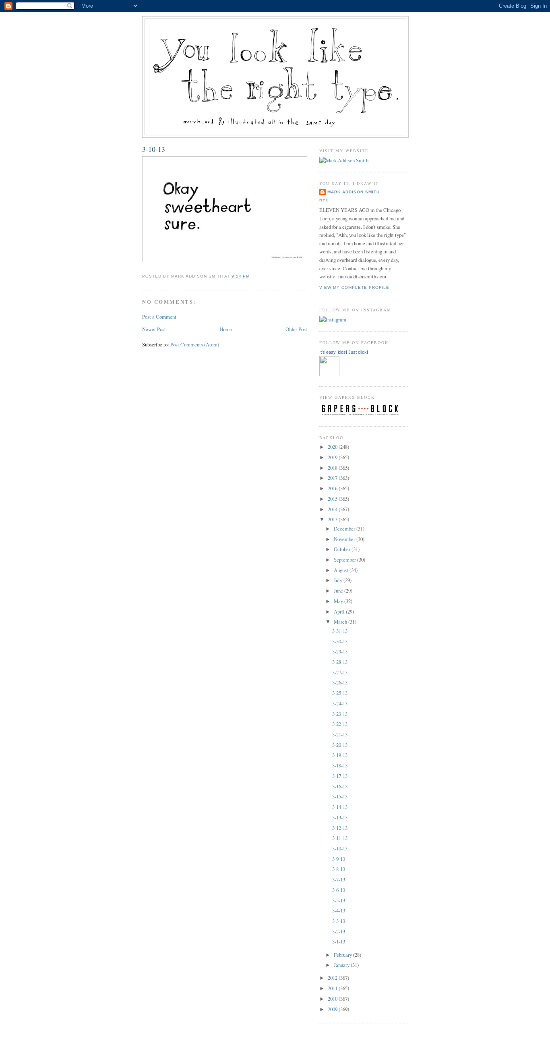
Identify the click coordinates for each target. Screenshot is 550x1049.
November (345, 539)
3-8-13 (338, 869)
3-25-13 (339, 693)
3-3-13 (338, 921)
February (343, 954)
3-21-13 (339, 734)
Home (225, 329)
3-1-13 (338, 941)
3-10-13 (153, 149)
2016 (333, 488)
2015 (333, 498)
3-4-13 (338, 910)
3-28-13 (339, 661)
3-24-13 (339, 703)
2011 (333, 988)
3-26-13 (339, 682)
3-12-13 (339, 827)
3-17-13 (339, 775)
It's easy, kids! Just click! (343, 352)
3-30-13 (339, 641)
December (345, 528)
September (345, 559)
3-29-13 (339, 651)
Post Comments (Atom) (194, 344)
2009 (333, 1009)
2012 (333, 977)
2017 (333, 477)
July (338, 580)
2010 (333, 998)
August (341, 570)
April (340, 611)
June (339, 590)
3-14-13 (339, 807)
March (341, 621)
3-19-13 (339, 755)
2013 (333, 519)
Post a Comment (159, 316)
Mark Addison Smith (353, 192)
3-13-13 (339, 817)
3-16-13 (339, 786)
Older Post (296, 329)
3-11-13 (339, 838)
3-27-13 (339, 672)
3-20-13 (339, 744)
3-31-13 (339, 630)
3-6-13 (338, 890)
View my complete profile (354, 287)
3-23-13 (339, 713)
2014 (333, 509)
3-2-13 (338, 931)
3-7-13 (338, 879)
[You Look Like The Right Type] (329, 374)
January (342, 964)
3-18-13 (339, 765)
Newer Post (154, 329)
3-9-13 (338, 858)
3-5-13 (338, 900)
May (339, 601)
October (343, 549)
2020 (333, 446)
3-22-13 (339, 724)
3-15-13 (339, 796)
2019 (333, 457)
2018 (333, 467)
